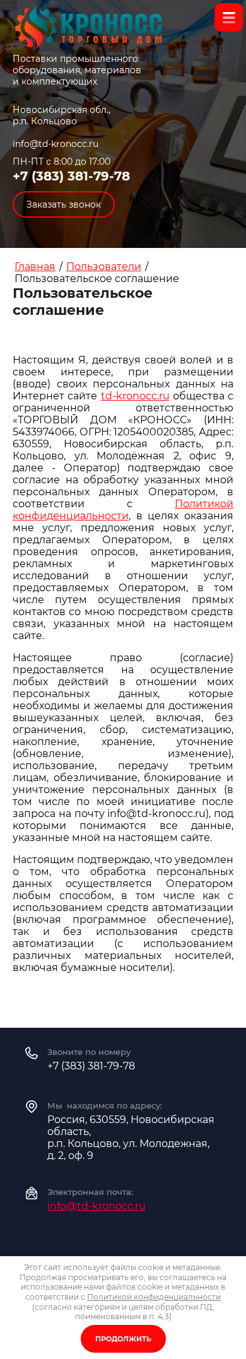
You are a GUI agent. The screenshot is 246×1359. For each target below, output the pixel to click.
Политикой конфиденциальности (123, 510)
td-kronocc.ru (135, 396)
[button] (64, 204)
